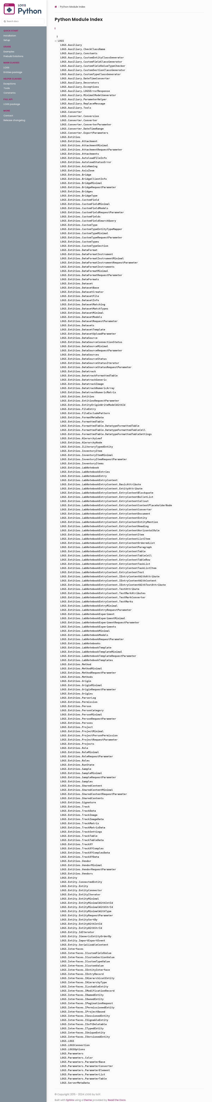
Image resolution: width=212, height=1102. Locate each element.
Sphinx (70, 1100)
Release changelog (14, 120)
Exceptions (10, 83)
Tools (7, 88)
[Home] (56, 6)
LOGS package (12, 104)
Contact (8, 115)
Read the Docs (117, 1100)
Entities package (13, 72)
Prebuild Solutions (13, 56)
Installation (10, 35)
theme (88, 1100)
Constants (10, 92)
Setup (7, 40)
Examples (9, 51)
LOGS (6, 67)
